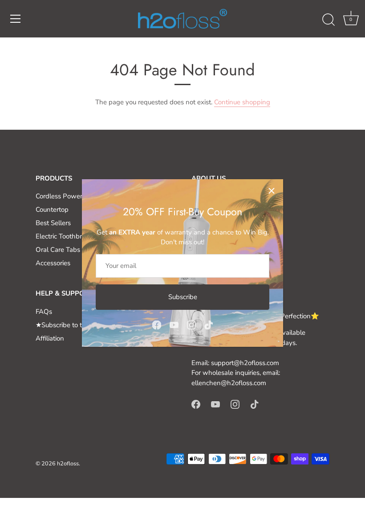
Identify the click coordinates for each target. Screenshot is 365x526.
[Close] (271, 191)
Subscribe (182, 296)
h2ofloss (68, 464)
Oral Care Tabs (58, 249)
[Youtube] (174, 324)
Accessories (53, 263)
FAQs (44, 311)
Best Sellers (53, 222)
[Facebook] (156, 324)
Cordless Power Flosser (70, 196)
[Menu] (15, 19)
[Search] (328, 20)
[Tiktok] (208, 324)
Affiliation (50, 338)
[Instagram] (191, 324)
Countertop (52, 209)
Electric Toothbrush (64, 236)
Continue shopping (242, 102)
